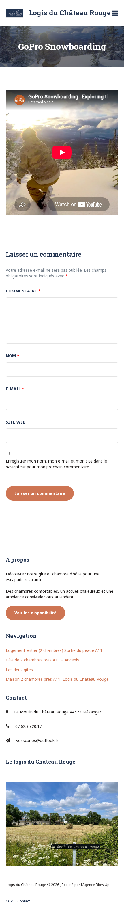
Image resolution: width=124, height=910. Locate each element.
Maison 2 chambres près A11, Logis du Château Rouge (57, 679)
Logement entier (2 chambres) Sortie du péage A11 (54, 650)
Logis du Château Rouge (70, 12)
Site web (15, 422)
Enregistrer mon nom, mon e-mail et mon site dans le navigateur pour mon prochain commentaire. (56, 463)
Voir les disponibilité (35, 613)
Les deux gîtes (19, 669)
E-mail (15, 388)
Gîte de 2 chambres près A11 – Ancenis (42, 660)
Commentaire (23, 291)
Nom (12, 355)
